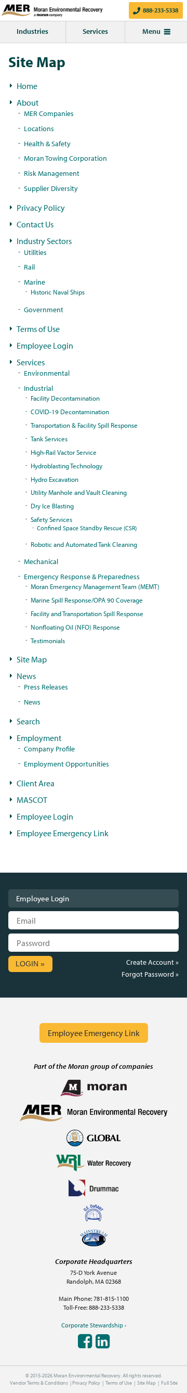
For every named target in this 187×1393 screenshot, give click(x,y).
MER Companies (49, 113)
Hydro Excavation (54, 479)
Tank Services (49, 438)
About (27, 102)
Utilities (35, 252)
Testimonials (48, 640)
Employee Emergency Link (63, 833)
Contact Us (35, 224)
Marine (34, 282)
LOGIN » (30, 964)
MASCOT (32, 800)
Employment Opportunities (66, 764)
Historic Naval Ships (58, 292)
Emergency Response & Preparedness (82, 576)
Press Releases (46, 687)
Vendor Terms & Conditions (39, 1382)
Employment (39, 738)
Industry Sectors (44, 241)
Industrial (38, 388)
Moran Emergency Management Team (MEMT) (95, 586)
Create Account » (152, 962)
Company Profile (49, 748)
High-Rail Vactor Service (64, 452)
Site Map (32, 659)
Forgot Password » (150, 974)
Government (43, 309)
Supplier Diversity (51, 188)
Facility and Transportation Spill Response (87, 613)
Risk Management (51, 173)
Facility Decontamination (65, 398)
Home (27, 86)
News (26, 676)
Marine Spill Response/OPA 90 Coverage (87, 600)
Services (95, 31)
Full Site (169, 1382)
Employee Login (45, 345)
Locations (39, 128)
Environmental (47, 373)
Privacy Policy (41, 207)
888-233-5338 (160, 10)
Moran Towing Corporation (65, 158)
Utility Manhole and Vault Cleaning (79, 492)
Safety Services (51, 519)
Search (28, 721)
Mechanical (41, 561)
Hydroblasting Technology (66, 466)
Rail (29, 267)
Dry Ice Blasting (52, 506)
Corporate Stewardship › (93, 1325)
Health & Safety (47, 143)
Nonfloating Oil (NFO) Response (75, 627)
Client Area (36, 783)
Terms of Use (38, 329)
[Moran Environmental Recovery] (47, 10)
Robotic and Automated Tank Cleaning (84, 544)
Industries (32, 31)
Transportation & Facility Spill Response (84, 425)
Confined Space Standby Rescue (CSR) (87, 528)
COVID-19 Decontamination (70, 411)
